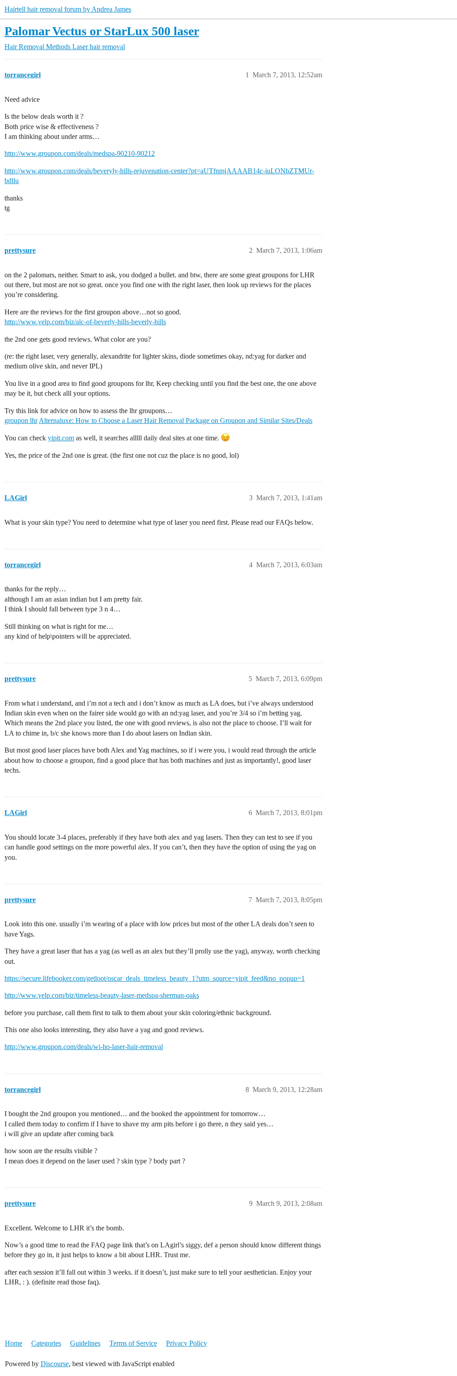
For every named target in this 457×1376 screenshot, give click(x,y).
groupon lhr (20, 420)
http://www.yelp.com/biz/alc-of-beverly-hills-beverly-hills (85, 322)
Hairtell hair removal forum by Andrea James (67, 9)
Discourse (55, 1364)
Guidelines (85, 1343)
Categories (46, 1343)
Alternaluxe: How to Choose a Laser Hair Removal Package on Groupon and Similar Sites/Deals (175, 420)
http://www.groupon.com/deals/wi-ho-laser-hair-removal (83, 1046)
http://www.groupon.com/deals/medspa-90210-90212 (79, 153)
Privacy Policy (186, 1343)
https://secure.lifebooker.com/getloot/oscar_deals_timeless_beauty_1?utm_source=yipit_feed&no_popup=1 (154, 978)
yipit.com (61, 438)
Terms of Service (133, 1343)
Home (13, 1343)
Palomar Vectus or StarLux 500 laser (101, 31)
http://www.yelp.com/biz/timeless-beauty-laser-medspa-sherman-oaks (101, 995)
